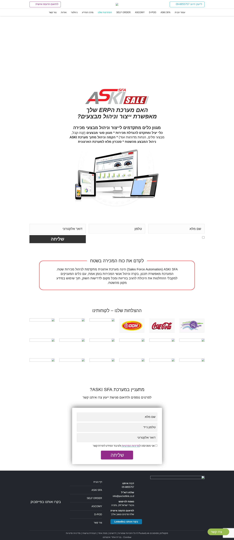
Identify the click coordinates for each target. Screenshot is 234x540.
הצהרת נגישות (89, 533)
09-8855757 (128, 487)
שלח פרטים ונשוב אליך (122, 514)
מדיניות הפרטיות (177, 237)
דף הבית (97, 481)
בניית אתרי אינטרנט (112, 537)
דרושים (112, 533)
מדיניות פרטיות (73, 533)
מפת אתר (102, 533)
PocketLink (143, 533)
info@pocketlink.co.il (123, 496)
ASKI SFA (97, 490)
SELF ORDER (94, 498)
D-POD (98, 514)
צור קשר (98, 522)
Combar (127, 537)
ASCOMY (97, 506)
